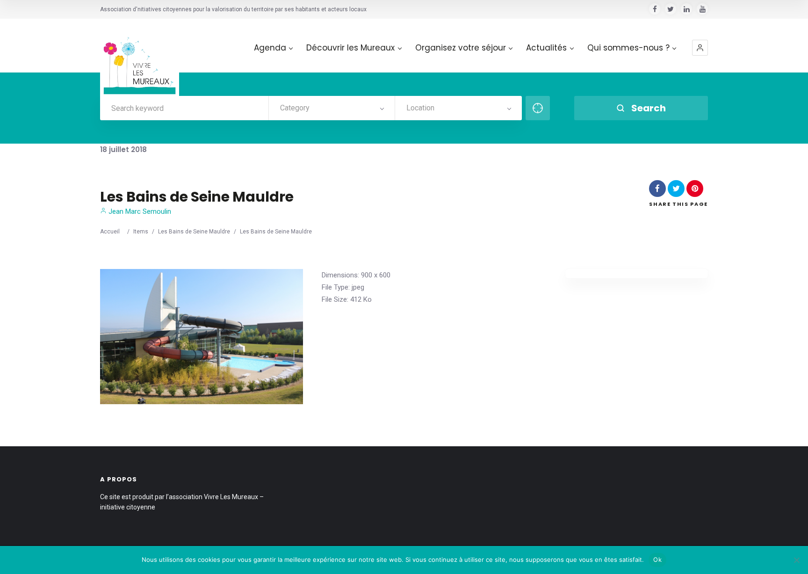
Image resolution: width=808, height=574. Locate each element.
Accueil (110, 231)
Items (140, 231)
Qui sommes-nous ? (628, 48)
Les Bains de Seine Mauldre (194, 231)
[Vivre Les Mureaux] (139, 58)
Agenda (270, 48)
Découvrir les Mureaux (350, 48)
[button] (700, 48)
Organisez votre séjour (460, 48)
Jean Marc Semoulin (139, 211)
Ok (657, 559)
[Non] (796, 560)
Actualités (546, 48)
